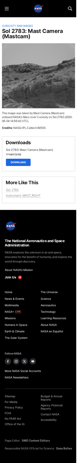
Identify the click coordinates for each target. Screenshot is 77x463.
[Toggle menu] (6, 8)
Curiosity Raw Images (17, 25)
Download (18, 162)
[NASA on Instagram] (16, 361)
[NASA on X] (24, 361)
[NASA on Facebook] (8, 361)
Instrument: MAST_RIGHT (23, 195)
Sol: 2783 (12, 190)
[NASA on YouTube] (33, 361)
